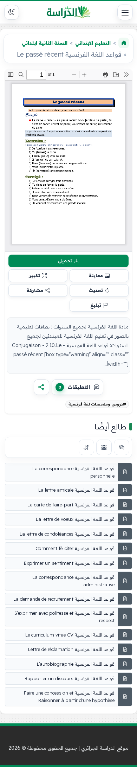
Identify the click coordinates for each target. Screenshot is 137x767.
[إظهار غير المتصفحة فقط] (121, 447)
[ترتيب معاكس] (86, 447)
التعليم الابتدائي (93, 43)
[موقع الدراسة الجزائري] (68, 12)
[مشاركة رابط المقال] (41, 387)
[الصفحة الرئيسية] (123, 43)
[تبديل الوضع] (11, 12)
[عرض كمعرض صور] (104, 447)
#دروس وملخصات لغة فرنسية (97, 404)
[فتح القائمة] (125, 12)
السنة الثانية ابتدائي (44, 43)
